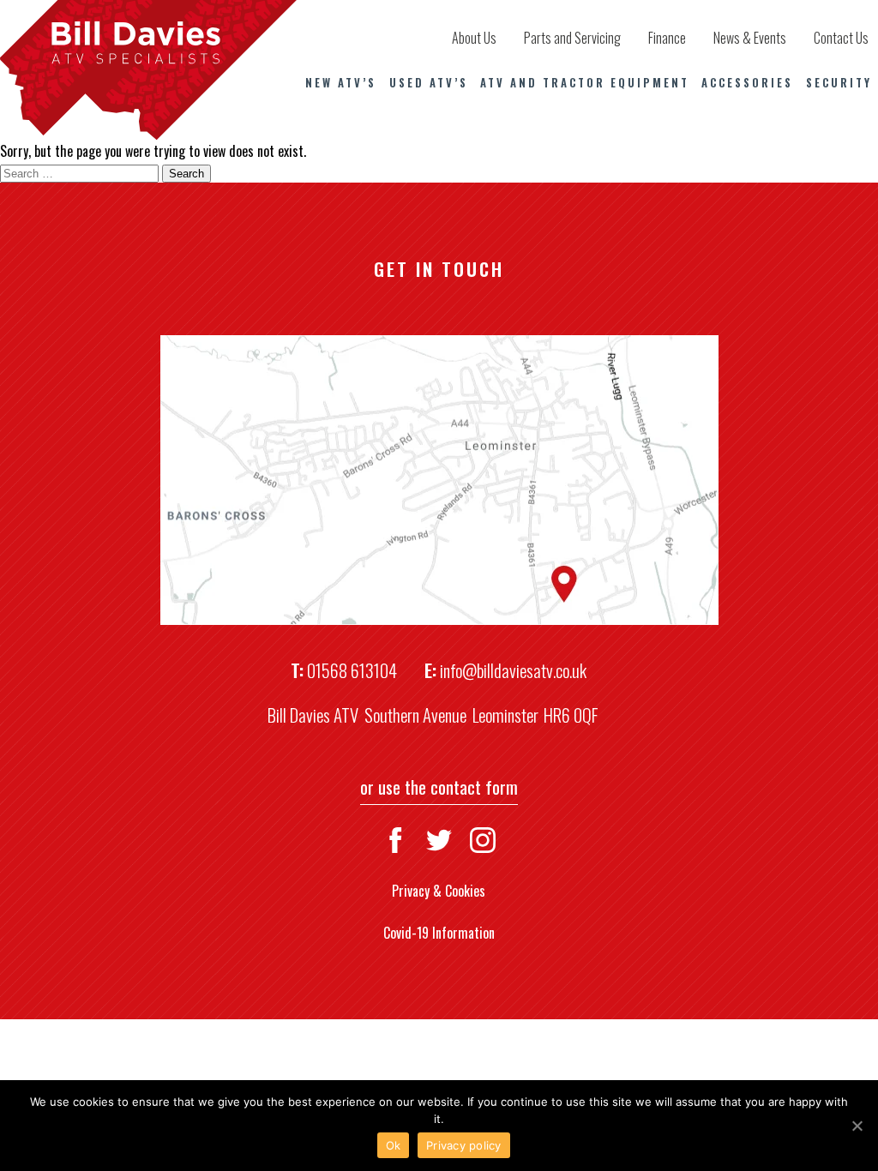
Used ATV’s (428, 83)
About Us (474, 37)
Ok (393, 1145)
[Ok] (856, 1125)
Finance (667, 37)
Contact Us (841, 37)
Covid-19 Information (439, 932)
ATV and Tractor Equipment (584, 83)
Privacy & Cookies (438, 890)
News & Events (749, 37)
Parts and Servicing (572, 37)
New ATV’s (340, 83)
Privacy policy (464, 1145)
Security (839, 83)
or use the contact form (439, 786)
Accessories (747, 83)
